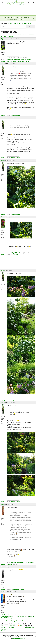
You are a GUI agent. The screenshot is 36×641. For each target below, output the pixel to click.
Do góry (3, 61)
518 (34, 35)
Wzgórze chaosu (26, 23)
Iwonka (3, 63)
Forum (10, 23)
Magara (3, 567)
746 (5, 36)
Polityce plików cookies (18, 638)
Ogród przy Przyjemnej (16, 562)
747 (7, 36)
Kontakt (3, 630)
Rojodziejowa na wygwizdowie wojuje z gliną (20, 58)
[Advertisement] (18, 11)
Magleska (3, 592)
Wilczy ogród (14, 614)
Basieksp (3, 217)
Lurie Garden (28, 59)
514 (25, 35)
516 (30, 35)
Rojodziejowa (4, 39)
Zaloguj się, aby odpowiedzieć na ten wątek (18, 621)
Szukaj (30, 27)
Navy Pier (9, 61)
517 (32, 35)
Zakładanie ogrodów (12, 626)
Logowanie (31, 3)
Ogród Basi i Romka (17, 253)
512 (21, 35)
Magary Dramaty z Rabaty (18, 589)
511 (19, 35)
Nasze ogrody (17, 23)
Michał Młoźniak (29, 627)
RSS (20, 626)
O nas (2, 625)
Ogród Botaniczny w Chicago (21, 61)
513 (23, 35)
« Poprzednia (4, 35)
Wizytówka (15, 254)
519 (1, 36)
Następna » (11, 36)
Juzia (2, 504)
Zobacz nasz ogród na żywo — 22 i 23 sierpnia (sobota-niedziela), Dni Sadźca (16, 18)
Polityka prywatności (4, 628)
